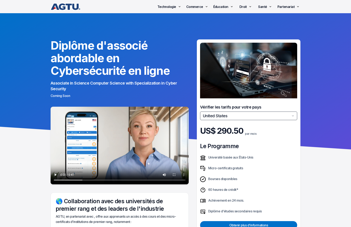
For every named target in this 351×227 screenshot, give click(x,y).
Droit (243, 7)
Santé (262, 7)
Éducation (220, 7)
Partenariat (286, 7)
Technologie (166, 7)
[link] (65, 7)
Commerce (194, 7)
